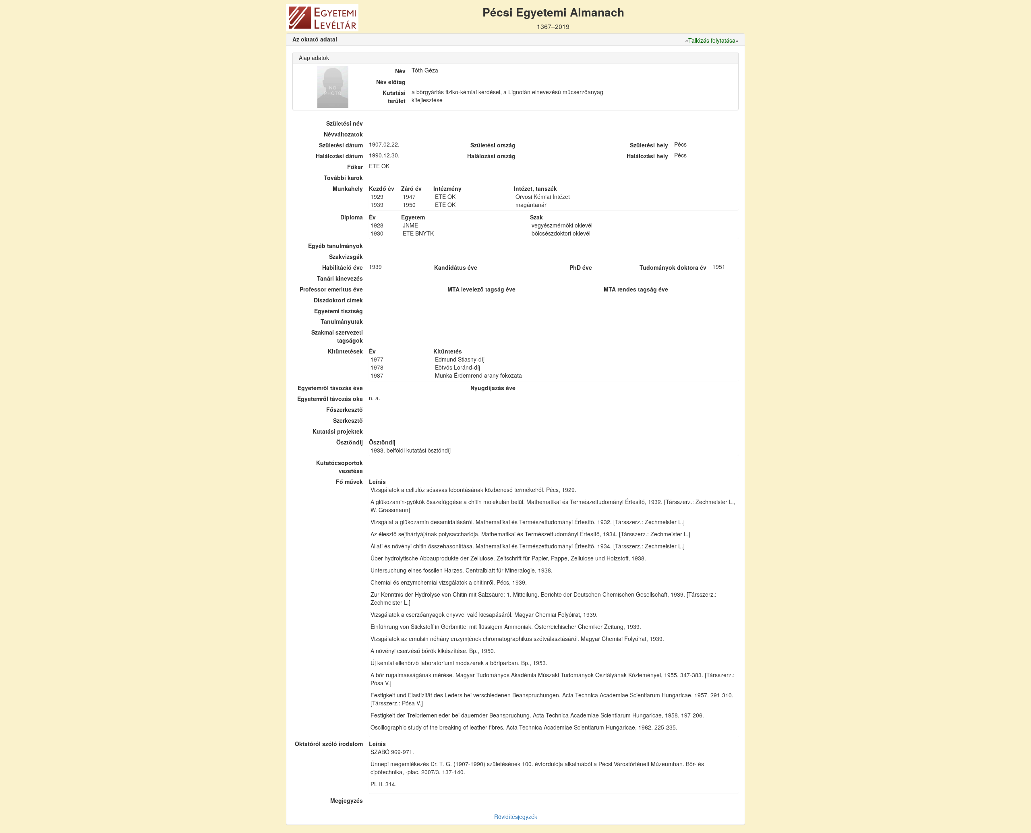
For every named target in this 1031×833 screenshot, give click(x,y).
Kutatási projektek (338, 431)
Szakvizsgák (346, 256)
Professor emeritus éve (331, 289)
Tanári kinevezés (340, 278)
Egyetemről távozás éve (330, 388)
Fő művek (349, 481)
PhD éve (580, 267)
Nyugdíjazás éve (493, 388)
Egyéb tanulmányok (335, 246)
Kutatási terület (394, 97)
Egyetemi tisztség (338, 311)
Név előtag (391, 82)
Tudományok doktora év (673, 267)
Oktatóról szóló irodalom (329, 744)
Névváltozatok (343, 134)
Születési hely (649, 145)
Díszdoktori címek (338, 300)
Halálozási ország (491, 156)
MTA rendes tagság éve (636, 289)
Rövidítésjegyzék (515, 816)
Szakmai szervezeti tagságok (337, 336)
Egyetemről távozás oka (330, 399)
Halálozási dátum (339, 156)
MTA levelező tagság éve (481, 289)
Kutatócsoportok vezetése (339, 467)
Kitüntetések (345, 351)
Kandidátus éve (455, 267)
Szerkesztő (348, 420)
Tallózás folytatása (711, 40)
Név (400, 71)
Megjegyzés (346, 800)
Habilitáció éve (342, 267)
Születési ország (493, 145)
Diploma (351, 217)
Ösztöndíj (349, 442)
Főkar (355, 167)
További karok (343, 178)
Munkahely (348, 188)
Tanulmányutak (342, 321)
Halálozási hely (647, 156)
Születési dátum (341, 145)
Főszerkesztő (344, 409)
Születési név (344, 123)
